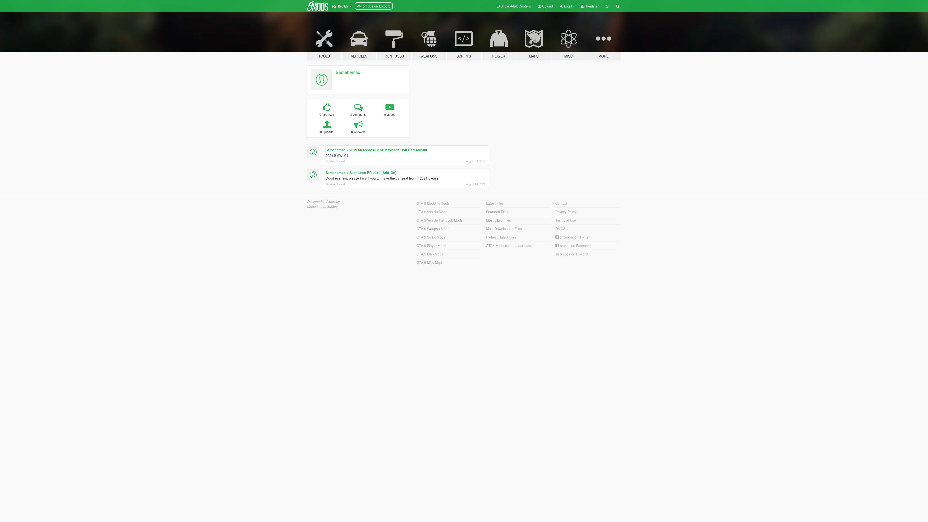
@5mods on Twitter (574, 237)
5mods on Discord (573, 254)
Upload (547, 6)
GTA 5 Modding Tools (433, 203)
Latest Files (495, 203)
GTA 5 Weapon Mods (433, 228)
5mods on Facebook (575, 245)
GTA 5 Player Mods (431, 245)
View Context (337, 161)
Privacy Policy (565, 211)
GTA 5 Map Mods (430, 254)
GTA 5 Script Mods (431, 237)
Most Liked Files (498, 220)
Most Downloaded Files (504, 228)
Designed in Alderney (323, 201)
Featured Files (497, 211)
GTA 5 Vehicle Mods (432, 211)
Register (592, 6)
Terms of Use (565, 220)
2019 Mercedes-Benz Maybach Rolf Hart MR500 (388, 149)
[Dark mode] (607, 6)
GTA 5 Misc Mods (430, 262)
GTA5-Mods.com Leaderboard (509, 245)
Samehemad (348, 72)
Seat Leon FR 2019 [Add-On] (373, 172)
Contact (561, 203)
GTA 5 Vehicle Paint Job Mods (440, 220)
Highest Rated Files (501, 237)
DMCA (560, 228)
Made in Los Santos (322, 206)
